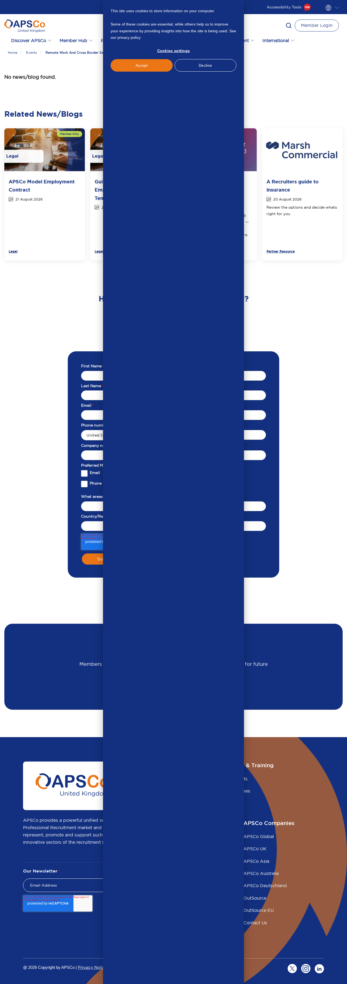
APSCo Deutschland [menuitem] (265, 885)
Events (31, 52)
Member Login (317, 25)
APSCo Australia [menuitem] (261, 873)
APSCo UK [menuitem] (254, 848)
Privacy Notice (93, 967)
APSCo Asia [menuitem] (256, 861)
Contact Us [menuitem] (255, 922)
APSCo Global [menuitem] (258, 836)
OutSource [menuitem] (254, 898)
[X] (292, 968)
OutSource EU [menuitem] (258, 910)
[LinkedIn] (319, 968)
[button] (289, 25)
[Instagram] (305, 968)
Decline (205, 65)
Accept (142, 65)
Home (12, 52)
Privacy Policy (154, 37)
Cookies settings (173, 51)
